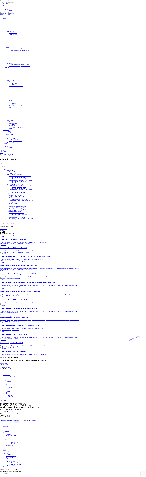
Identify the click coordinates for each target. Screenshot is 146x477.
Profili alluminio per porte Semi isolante (18, 198)
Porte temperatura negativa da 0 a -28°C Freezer (20, 180)
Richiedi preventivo (11, 377)
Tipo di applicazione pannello (19, 178)
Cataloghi (8, 381)
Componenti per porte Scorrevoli (14, 211)
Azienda (8, 391)
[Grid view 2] (1, 232)
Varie (10, 107)
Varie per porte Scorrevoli (15, 219)
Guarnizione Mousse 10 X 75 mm (14, 300)
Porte (4, 169)
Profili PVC (12, 104)
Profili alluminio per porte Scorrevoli (18, 214)
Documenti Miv (10, 142)
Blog (7, 135)
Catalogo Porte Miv (14, 139)
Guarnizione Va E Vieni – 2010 (13, 351)
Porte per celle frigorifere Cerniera (14, 174)
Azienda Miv (9, 131)
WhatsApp (4, 5)
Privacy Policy (9, 395)
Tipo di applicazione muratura (19, 177)
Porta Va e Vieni (13, 33)
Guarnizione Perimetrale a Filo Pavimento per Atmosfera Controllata (25, 256)
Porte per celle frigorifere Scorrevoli (14, 184)
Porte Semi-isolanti (10, 31)
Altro (4, 221)
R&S (7, 392)
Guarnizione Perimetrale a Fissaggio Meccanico (18, 274)
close (1, 163)
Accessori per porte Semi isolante (17, 196)
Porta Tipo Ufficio (13, 34)
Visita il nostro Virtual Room (7, 399)
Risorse (5, 389)
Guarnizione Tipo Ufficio (11, 343)
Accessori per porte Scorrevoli (16, 213)
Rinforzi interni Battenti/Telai (16, 86)
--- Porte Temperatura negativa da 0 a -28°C (19, 50)
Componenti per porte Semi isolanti (14, 195)
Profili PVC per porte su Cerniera (17, 207)
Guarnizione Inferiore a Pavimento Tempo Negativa (20, 291)
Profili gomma (12, 84)
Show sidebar (3, 229)
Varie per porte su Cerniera (15, 210)
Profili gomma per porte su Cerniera (17, 206)
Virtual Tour (9, 384)
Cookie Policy (9, 396)
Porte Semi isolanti (10, 170)
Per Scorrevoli (9, 120)
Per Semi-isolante (10, 80)
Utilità (4, 380)
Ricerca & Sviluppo (11, 132)
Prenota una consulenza (11, 376)
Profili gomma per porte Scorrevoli (17, 215)
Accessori (11, 81)
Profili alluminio (13, 83)
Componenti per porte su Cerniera (14, 202)
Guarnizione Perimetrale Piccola (13, 334)
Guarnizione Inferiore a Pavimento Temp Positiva (19, 265)
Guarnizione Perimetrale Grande (14, 317)
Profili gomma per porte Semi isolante (18, 199)
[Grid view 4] (4, 232)
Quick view (3, 236)
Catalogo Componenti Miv (15, 141)
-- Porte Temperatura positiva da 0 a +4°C (19, 64)
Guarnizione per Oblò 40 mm (13, 239)
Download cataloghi (11, 138)
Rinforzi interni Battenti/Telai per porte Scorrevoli (21, 218)
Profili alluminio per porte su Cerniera (18, 204)
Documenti (8, 383)
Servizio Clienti (6, 375)
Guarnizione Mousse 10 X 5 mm (13, 248)
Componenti (9, 387)
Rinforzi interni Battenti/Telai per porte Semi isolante (21, 200)
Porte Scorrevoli (10, 63)
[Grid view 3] (2, 232)
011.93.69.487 (5, 3)
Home (1, 223)
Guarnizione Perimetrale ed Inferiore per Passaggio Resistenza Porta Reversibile (28, 282)
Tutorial (2, 150)
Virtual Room (9, 134)
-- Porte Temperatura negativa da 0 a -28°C (19, 66)
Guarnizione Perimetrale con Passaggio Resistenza (19, 308)
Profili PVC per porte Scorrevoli (17, 217)
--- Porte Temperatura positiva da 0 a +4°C (19, 48)
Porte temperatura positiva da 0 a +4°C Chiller (20, 176)
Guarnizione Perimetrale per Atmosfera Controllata (19, 325)
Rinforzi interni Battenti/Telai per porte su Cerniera (21, 209)
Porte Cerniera (9, 47)
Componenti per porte (8, 193)
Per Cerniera (9, 99)
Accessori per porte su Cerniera (16, 203)
